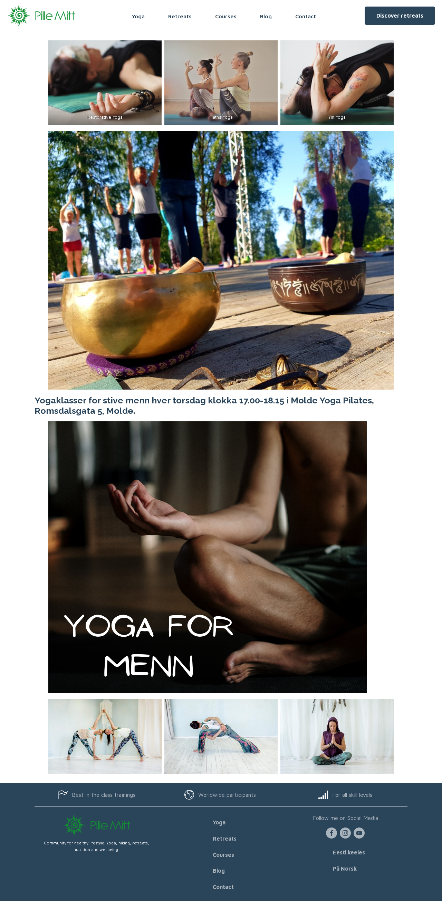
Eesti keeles (349, 852)
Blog (266, 16)
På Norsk (345, 868)
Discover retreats (399, 15)
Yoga (138, 16)
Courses (226, 16)
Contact (305, 16)
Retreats (180, 16)
